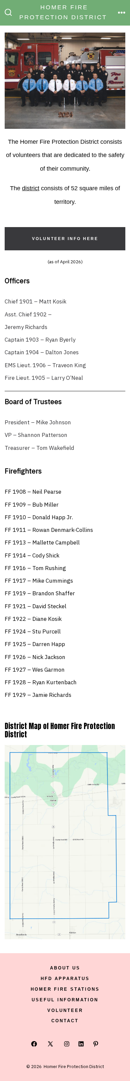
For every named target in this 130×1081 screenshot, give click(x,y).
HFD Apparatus (65, 978)
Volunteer (65, 1010)
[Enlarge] (116, 753)
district (30, 188)
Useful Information (65, 999)
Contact (65, 1020)
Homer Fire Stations (65, 989)
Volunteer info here (65, 238)
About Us (65, 967)
